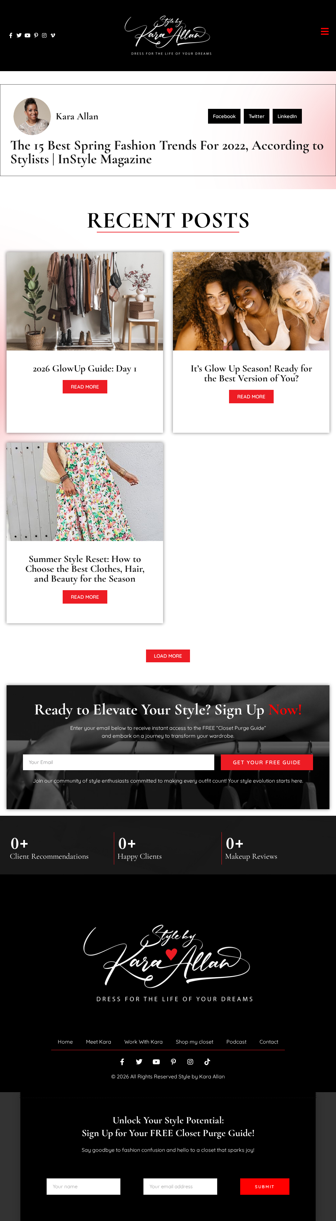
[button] (224, 116)
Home (65, 1041)
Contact (269, 1041)
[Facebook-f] (11, 35)
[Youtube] (27, 35)
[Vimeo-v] (53, 35)
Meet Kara (98, 1041)
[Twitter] (19, 35)
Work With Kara (143, 1041)
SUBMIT (265, 1186)
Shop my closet (194, 1041)
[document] (168, 1156)
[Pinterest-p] (36, 35)
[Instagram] (44, 35)
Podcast (236, 1041)
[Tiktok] (207, 1062)
